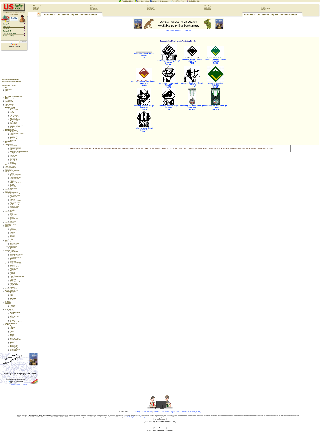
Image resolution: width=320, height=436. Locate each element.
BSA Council (9, 105)
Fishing (12, 275)
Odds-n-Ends (9, 242)
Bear (11, 111)
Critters (12, 313)
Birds (11, 294)
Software (7, 92)
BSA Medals (13, 145)
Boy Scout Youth (15, 195)
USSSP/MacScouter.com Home (11, 81)
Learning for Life (15, 152)
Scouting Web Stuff (10, 288)
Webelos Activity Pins (16, 125)
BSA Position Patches (11, 192)
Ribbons (12, 185)
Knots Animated (15, 282)
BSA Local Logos (10, 166)
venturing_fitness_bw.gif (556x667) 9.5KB (168, 85)
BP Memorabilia (10, 99)
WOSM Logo (13, 350)
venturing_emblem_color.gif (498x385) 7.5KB (215, 61)
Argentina (13, 326)
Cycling (12, 273)
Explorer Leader (15, 204)
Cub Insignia (14, 115)
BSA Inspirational (10, 165)
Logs (11, 315)
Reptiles (12, 299)
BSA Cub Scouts (10, 107)
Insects (12, 297)
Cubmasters (150, 7)
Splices (12, 287)
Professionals (14, 207)
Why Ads (24, 384)
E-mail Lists (207, 7)
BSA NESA (8, 169)
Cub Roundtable (15, 116)
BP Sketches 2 (9, 103)
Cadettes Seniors (15, 231)
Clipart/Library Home (9, 85)
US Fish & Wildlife (10, 291)
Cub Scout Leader (15, 200)
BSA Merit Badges (15, 147)
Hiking (12, 277)
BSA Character (9, 104)
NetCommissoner (265, 8)
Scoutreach (13, 158)
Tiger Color (13, 122)
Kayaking (13, 279)
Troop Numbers (14, 160)
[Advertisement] (18, 63)
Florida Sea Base (15, 132)
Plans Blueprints (15, 255)
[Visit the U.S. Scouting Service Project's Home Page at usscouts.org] (14, 11)
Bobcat (12, 112)
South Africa (14, 345)
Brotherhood (14, 176)
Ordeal (12, 184)
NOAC (12, 180)
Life (11, 215)
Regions (12, 156)
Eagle (12, 213)
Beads (12, 310)
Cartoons (13, 114)
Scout (12, 217)
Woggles (12, 320)
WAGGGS (8, 304)
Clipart (92, 7)
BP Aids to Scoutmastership (13, 96)
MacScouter (150, 8)
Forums (263, 7)
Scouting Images (10, 250)
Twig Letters (13, 244)
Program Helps (14, 121)
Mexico (12, 337)
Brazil (12, 328)
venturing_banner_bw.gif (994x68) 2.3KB (144, 55)
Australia (13, 305)
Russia (12, 343)
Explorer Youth (14, 206)
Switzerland (13, 346)
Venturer (12, 210)
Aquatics (12, 265)
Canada (12, 306)
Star (11, 220)
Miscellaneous (14, 178)
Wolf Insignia (14, 127)
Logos (12, 238)
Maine (12, 134)
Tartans (12, 319)
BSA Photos (8, 191)
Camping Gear (14, 266)
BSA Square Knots (10, 224)
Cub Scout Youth (15, 202)
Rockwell (13, 258)
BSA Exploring (9, 129)
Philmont (12, 137)
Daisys (12, 233)
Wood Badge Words (16, 321)
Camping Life (14, 268)
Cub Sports (13, 118)
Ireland (12, 335)
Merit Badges (207, 8)
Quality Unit (13, 155)
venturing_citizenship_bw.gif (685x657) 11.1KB (169, 63)
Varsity (12, 162)
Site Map (156, 412)
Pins (11, 239)
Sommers (13, 140)
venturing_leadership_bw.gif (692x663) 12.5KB (192, 85)
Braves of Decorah (15, 174)
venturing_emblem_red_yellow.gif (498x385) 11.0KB (144, 83)
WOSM (7, 324)
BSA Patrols (8, 189)
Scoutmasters (94, 9)
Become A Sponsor (15, 384)
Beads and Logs (15, 312)
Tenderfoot (13, 221)
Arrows (12, 173)
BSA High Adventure (11, 130)
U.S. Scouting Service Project (141, 412)
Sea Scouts (13, 159)
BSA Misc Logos (15, 149)
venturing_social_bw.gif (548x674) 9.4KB (144, 130)
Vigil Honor (13, 188)
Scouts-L (35, 9)
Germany (13, 334)
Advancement (37, 6)
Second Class (14, 218)
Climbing (12, 271)
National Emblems (15, 339)
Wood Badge (9, 309)
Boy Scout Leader (15, 193)
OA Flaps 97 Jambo (16, 182)
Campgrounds (14, 251)
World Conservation (11, 323)
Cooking (12, 272)
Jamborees (36, 8)
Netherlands (13, 341)
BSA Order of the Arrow (12, 171)
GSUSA (7, 227)
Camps (262, 6)
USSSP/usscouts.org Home (10, 79)
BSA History (8, 143)
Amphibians (13, 293)
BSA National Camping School (19, 151)
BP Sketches (9, 101)
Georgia (12, 332)
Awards (149, 6)
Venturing (263, 9)
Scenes (12, 260)
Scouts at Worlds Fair (11, 290)
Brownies (13, 229)
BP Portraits (8, 100)
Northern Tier (14, 136)
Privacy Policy (195, 412)
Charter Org (13, 196)
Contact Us (185, 412)
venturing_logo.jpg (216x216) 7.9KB (215, 85)
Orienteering (14, 284)
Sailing (12, 286)
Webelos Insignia (15, 126)
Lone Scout (13, 154)
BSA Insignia (9, 144)
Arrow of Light (14, 110)
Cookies (12, 232)
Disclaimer (164, 412)
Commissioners (15, 198)
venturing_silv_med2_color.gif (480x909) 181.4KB (192, 107)
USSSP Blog (207, 9)
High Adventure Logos (17, 133)
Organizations (14, 249)
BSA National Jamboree (12, 170)
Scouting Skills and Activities (14, 264)
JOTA (6, 240)
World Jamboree (15, 349)
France (12, 331)
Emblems (13, 247)
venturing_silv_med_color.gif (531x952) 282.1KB (215, 107)
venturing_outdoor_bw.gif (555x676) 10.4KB (144, 107)
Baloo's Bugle (208, 6)
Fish (11, 295)
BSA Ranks (8, 211)
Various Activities (15, 262)
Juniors (12, 236)
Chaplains (36, 7)
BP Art (7, 97)
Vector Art (8, 301)
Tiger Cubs (13, 123)
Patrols (12, 317)
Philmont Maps (14, 138)
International (93, 8)
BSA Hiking (8, 141)
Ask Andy (93, 6)
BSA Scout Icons (10, 222)
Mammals (13, 298)
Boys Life (8, 225)
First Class (13, 214)
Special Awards (15, 187)
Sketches (13, 261)
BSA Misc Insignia (15, 148)
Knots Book (13, 283)
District (12, 203)
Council (12, 199)
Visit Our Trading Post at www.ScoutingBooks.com (137, 417)
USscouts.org (151, 9)
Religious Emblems (11, 246)
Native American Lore (16, 254)
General (12, 235)
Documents (8, 89)
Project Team (175, 412)
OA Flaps (13, 181)
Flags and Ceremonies (17, 276)
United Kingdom (15, 348)
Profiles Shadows (15, 257)
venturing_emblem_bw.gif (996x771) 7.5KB (192, 61)
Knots (12, 280)
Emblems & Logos (15, 177)
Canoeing (13, 269)
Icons (6, 90)
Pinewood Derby (15, 119)
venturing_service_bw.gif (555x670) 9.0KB (168, 107)
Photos (12, 342)
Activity (12, 108)
